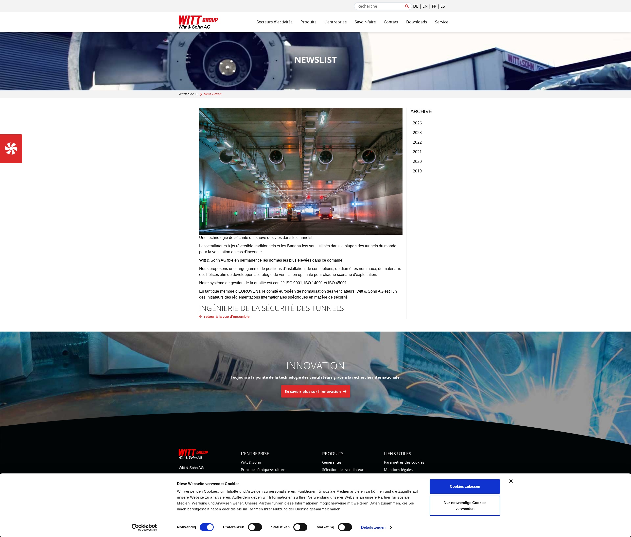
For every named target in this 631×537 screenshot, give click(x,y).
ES (442, 6)
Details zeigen (373, 527)
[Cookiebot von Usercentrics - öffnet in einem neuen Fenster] (144, 527)
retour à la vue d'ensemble (226, 316)
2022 (417, 142)
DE (415, 6)
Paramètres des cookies (404, 462)
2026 (417, 123)
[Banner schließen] (511, 481)
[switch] (255, 527)
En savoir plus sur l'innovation (313, 391)
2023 (417, 132)
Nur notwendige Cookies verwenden (465, 506)
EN (425, 6)
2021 (417, 151)
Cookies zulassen (465, 486)
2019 (417, 171)
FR (434, 6)
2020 (417, 161)
